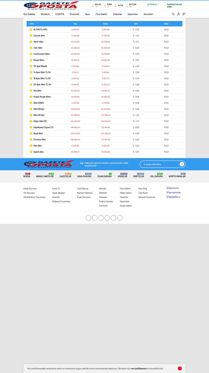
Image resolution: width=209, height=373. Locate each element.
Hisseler (122, 175)
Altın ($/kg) (39, 109)
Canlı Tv (56, 188)
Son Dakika (29, 14)
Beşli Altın (38, 133)
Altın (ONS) (38, 103)
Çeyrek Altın (39, 35)
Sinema (56, 197)
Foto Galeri (101, 14)
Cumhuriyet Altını (42, 54)
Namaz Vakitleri (45, 175)
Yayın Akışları (58, 192)
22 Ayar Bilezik (40, 66)
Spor (87, 14)
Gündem (45, 14)
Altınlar (102, 188)
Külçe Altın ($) (40, 121)
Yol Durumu (156, 175)
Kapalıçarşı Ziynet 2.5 (43, 127)
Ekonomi (74, 14)
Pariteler (138, 175)
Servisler (148, 14)
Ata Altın (37, 90)
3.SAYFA (59, 14)
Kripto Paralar (177, 175)
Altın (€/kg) (39, 115)
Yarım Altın (38, 41)
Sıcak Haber (126, 205)
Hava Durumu (84, 175)
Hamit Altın (39, 152)
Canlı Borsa (82, 188)
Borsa (26, 175)
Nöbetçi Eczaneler (61, 201)
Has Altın (38, 145)
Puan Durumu (105, 175)
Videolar (117, 14)
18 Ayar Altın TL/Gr (42, 78)
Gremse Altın (40, 139)
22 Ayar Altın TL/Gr (42, 84)
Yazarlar (124, 197)
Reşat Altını (39, 60)
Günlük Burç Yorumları (34, 197)
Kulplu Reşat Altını (42, 96)
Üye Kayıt (143, 192)
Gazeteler (133, 14)
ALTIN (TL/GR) (40, 29)
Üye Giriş (142, 188)
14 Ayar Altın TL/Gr (42, 72)
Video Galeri (126, 192)
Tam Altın (38, 47)
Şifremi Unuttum (146, 197)
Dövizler (103, 192)
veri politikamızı (138, 368)
